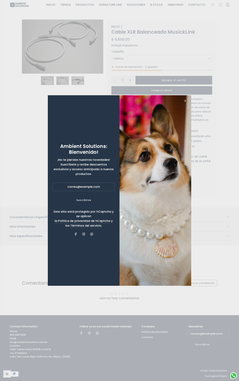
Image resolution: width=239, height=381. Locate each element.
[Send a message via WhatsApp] (233, 375)
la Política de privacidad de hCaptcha (82, 221)
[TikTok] (91, 234)
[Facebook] (75, 234)
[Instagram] (83, 234)
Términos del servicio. (86, 225)
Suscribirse (83, 200)
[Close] (185, 100)
